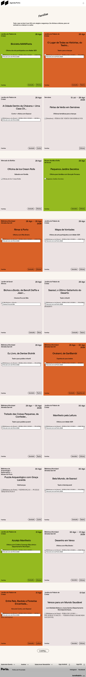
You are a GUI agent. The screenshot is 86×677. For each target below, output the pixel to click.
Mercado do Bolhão (8, 160)
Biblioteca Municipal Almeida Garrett (8, 222)
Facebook (81, 670)
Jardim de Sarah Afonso (7, 282)
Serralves (47, 97)
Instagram (73, 670)
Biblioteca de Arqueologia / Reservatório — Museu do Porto (6, 471)
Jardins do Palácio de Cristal (8, 35)
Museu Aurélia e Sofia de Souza (52, 161)
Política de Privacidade (18, 670)
